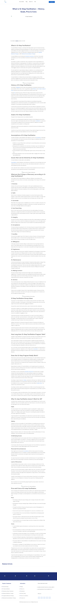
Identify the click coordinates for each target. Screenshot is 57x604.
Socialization (37, 120)
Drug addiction (14, 162)
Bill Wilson (34, 88)
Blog (26, 1)
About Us (31, 1)
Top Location (21, 1)
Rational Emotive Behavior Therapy (28, 53)
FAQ (35, 1)
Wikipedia (18, 87)
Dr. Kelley (24, 380)
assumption (36, 349)
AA (14, 92)
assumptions (38, 137)
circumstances (26, 451)
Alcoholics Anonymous (29, 56)
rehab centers (39, 383)
